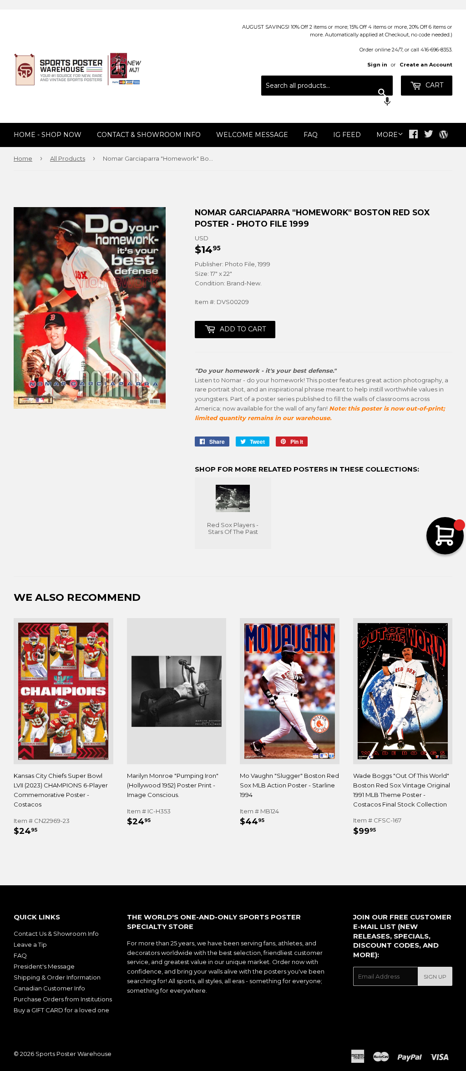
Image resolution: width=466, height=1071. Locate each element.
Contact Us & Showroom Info (56, 933)
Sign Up (435, 976)
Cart (433, 85)
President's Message (44, 966)
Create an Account (426, 64)
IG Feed (347, 135)
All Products (67, 158)
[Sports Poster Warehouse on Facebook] (413, 135)
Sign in (377, 64)
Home (23, 158)
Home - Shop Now (47, 135)
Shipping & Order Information (57, 977)
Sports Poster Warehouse (73, 1053)
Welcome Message (252, 135)
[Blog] (443, 135)
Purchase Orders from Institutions (63, 999)
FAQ (311, 135)
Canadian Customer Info (49, 988)
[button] (327, 102)
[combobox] (327, 86)
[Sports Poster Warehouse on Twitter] (428, 135)
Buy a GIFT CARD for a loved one (61, 1010)
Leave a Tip (30, 944)
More (387, 135)
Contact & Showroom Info (149, 135)
